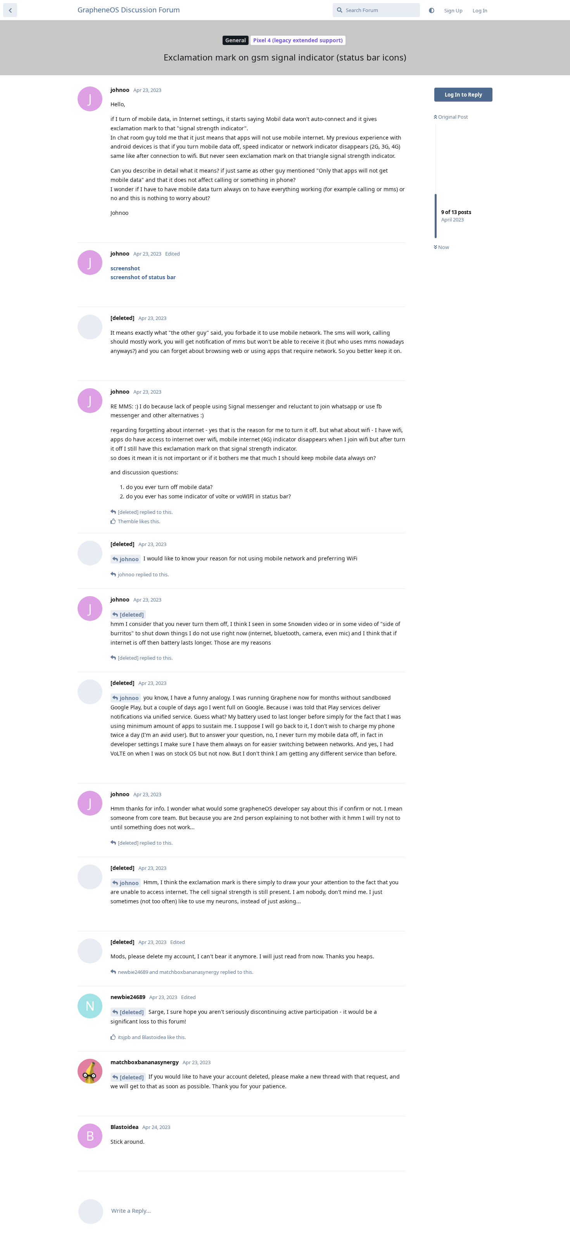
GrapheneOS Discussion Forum (129, 9)
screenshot (125, 268)
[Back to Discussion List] (10, 10)
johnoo (129, 559)
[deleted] (132, 614)
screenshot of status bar (143, 277)
